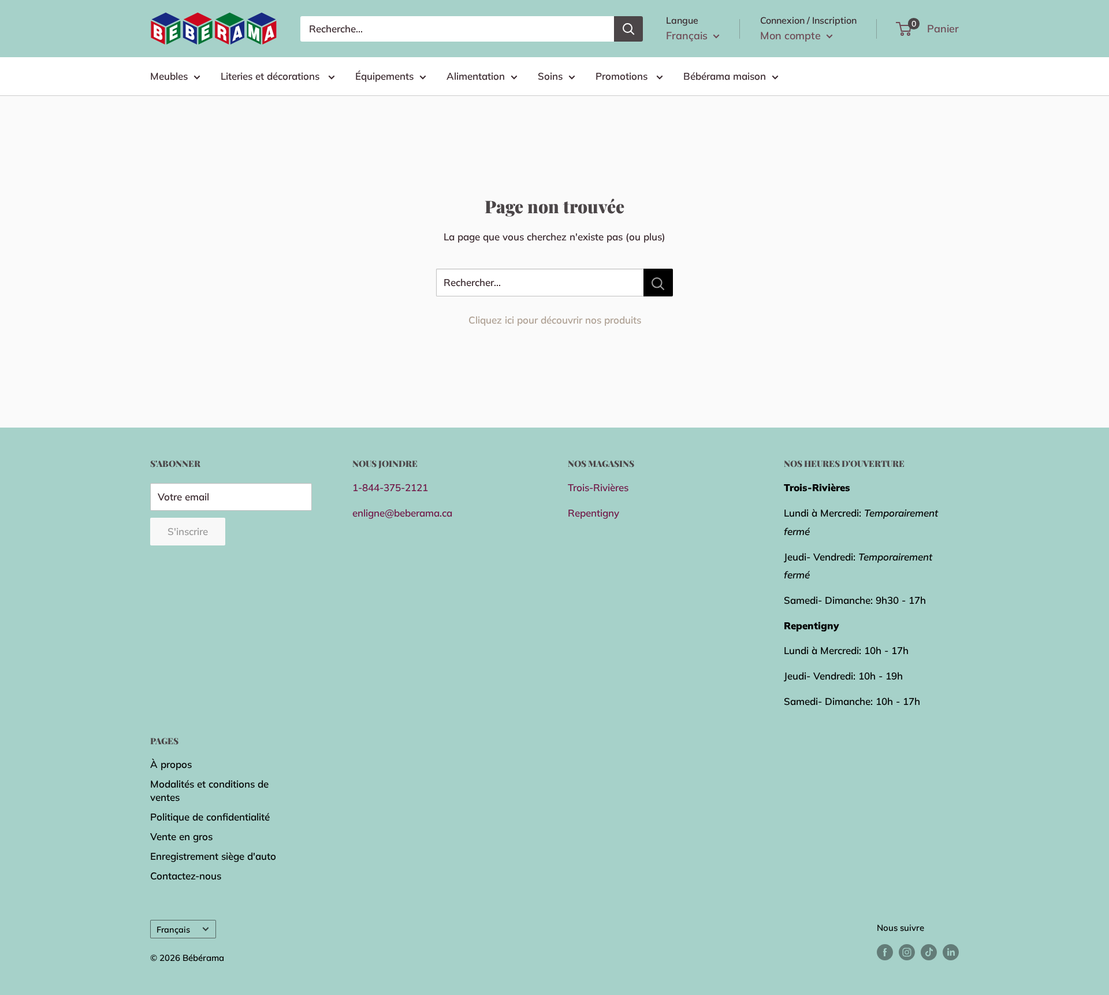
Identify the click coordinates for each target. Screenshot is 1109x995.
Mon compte (792, 35)
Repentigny (593, 513)
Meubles (169, 76)
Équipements (384, 76)
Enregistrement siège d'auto (213, 856)
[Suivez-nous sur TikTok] (929, 951)
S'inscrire (188, 531)
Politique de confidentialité (210, 817)
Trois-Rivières (598, 487)
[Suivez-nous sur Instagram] (907, 951)
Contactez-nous (185, 876)
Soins (550, 76)
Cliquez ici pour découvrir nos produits (554, 320)
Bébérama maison (724, 76)
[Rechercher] (628, 29)
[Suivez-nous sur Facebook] (885, 951)
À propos (171, 764)
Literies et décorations (271, 76)
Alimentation (475, 76)
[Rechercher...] (658, 282)
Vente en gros (181, 836)
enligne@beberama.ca (402, 513)
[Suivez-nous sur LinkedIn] (951, 951)
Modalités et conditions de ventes (209, 791)
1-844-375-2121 (390, 487)
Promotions (623, 76)
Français (173, 929)
